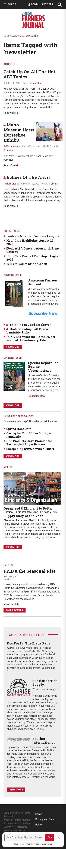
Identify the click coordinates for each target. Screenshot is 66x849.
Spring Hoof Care (18, 429)
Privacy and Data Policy (44, 820)
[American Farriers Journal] (14, 293)
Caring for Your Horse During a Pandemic (28, 434)
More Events (14, 610)
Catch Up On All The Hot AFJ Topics (29, 74)
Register (47, 4)
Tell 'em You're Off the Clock (26, 264)
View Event (10, 604)
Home (7, 36)
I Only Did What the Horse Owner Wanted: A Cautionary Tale (30, 338)
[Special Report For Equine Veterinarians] (14, 376)
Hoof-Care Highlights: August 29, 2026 (30, 242)
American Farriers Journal (43, 282)
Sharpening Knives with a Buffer (30, 449)
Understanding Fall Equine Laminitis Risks (27, 330)
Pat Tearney (12, 146)
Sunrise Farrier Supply (44, 683)
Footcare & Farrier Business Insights (32, 236)
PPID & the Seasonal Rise (30, 571)
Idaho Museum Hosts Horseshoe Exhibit (19, 132)
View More (12, 346)
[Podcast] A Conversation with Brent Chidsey (32, 250)
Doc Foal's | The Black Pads (28, 643)
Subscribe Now (37, 395)
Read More (10, 112)
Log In (34, 4)
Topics (12, 4)
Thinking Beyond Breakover (30, 324)
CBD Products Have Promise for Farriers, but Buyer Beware (29, 442)
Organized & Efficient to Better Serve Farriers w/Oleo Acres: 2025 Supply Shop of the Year (30, 512)
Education (37, 83)
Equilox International (43, 741)
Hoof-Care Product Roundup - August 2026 (32, 257)
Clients (54, 183)
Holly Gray (11, 183)
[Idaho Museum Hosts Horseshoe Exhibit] (49, 131)
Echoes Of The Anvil (28, 177)
